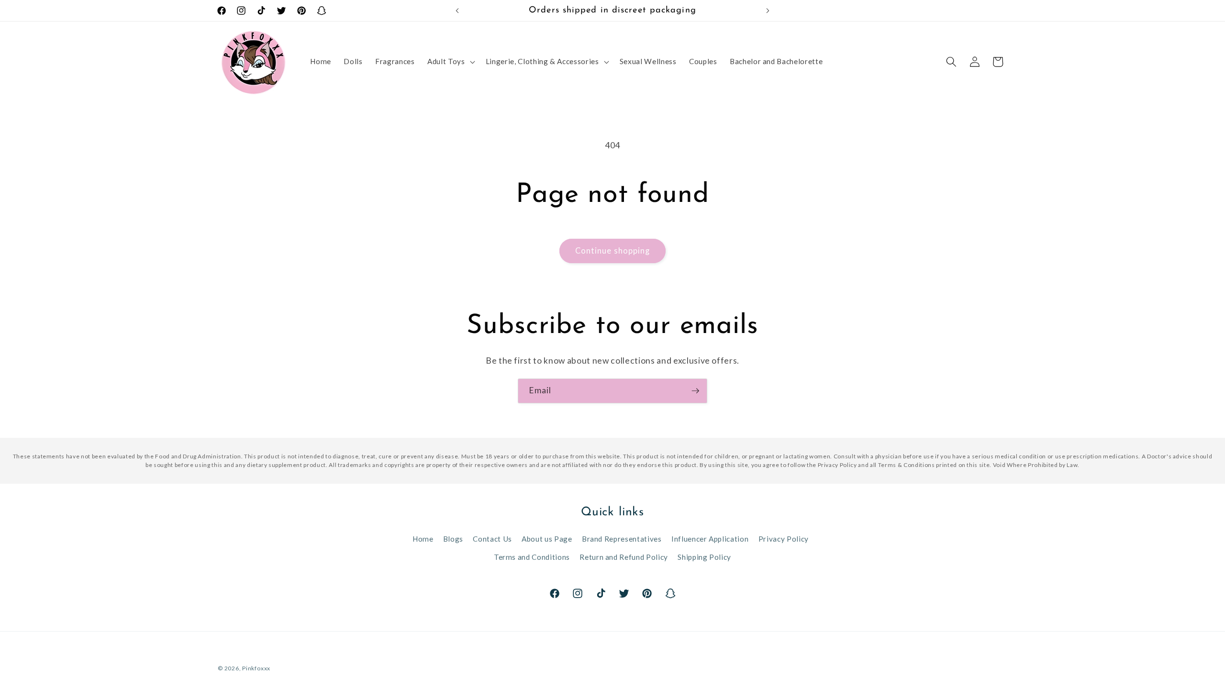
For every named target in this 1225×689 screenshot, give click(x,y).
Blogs (453, 538)
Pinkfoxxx (256, 668)
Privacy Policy (783, 538)
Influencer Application (710, 538)
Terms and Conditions (532, 557)
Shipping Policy (704, 557)
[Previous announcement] (457, 10)
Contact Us (492, 538)
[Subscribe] (695, 390)
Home (423, 538)
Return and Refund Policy (623, 557)
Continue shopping (612, 251)
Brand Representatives (622, 538)
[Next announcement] (768, 10)
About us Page (547, 538)
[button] (450, 62)
